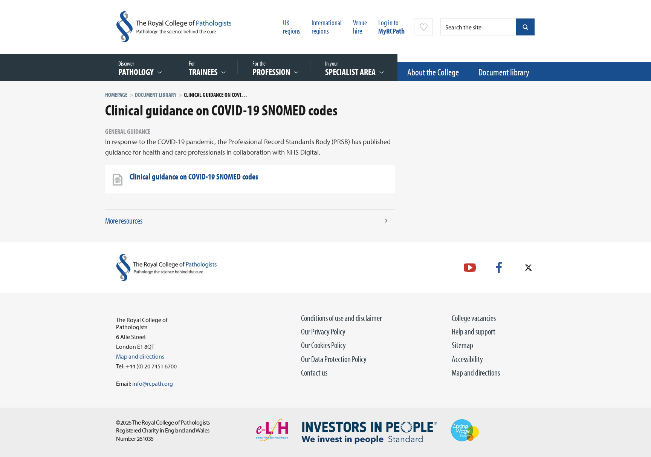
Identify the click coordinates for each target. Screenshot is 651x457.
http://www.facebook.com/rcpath (499, 267)
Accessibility (467, 359)
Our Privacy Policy (323, 331)
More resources (123, 220)
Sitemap (462, 345)
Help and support (473, 331)
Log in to (391, 26)
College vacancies (474, 318)
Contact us (314, 372)
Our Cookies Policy (323, 345)
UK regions (291, 26)
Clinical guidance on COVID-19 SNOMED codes (194, 176)
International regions (327, 26)
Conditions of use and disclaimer (341, 318)
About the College (433, 72)
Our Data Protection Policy (334, 359)
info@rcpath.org (152, 383)
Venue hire (360, 26)
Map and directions (476, 372)
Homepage (116, 94)
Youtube (470, 267)
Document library (503, 72)
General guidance (127, 131)
